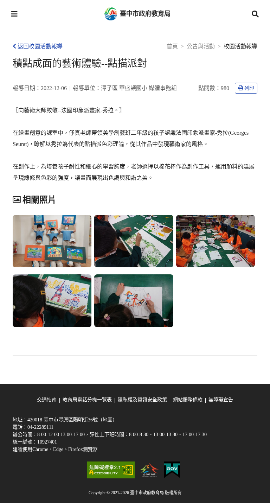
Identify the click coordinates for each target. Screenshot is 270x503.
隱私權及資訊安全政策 (142, 399)
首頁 (172, 46)
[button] (14, 14)
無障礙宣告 (220, 399)
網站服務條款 (187, 399)
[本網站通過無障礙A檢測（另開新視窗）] (110, 469)
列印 (249, 88)
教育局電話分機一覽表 (87, 399)
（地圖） (107, 419)
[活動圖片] (52, 241)
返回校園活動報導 (40, 46)
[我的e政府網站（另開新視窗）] (172, 469)
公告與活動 (201, 46)
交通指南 (47, 399)
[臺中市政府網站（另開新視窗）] (149, 469)
